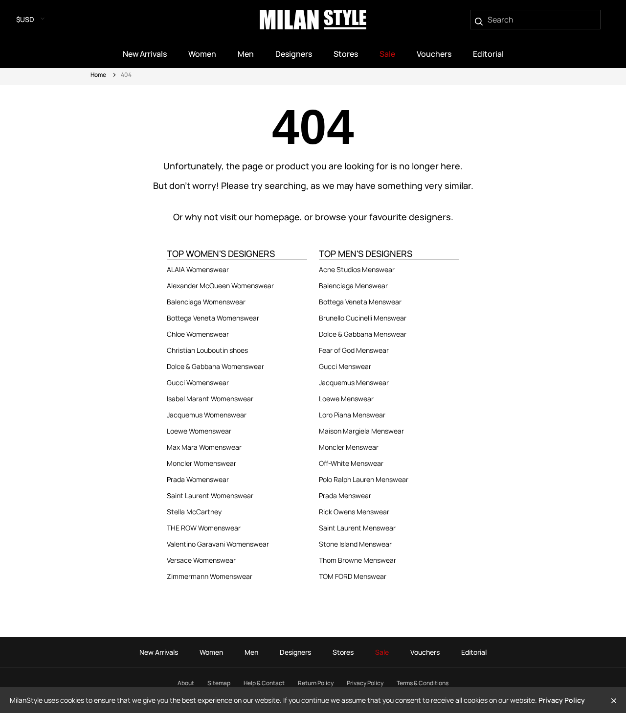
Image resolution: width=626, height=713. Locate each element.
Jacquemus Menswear (354, 382)
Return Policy (316, 683)
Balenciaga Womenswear (206, 301)
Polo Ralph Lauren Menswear (363, 479)
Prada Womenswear (198, 479)
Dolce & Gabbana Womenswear (215, 366)
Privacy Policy (365, 683)
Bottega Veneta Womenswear (213, 317)
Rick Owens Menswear (354, 511)
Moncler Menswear (349, 447)
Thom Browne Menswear (357, 560)
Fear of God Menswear (354, 350)
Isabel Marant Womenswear (210, 398)
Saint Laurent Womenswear (210, 495)
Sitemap (218, 683)
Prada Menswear (345, 495)
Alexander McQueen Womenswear (220, 285)
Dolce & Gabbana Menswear (362, 334)
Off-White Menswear (351, 463)
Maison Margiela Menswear (361, 431)
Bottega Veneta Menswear (360, 301)
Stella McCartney (194, 511)
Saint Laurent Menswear (357, 527)
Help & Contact (264, 683)
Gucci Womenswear (198, 382)
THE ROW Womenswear (204, 527)
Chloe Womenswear (198, 334)
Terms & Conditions (422, 683)
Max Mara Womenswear (204, 447)
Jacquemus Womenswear (206, 414)
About (186, 683)
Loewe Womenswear (199, 431)
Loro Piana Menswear (352, 414)
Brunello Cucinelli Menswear (362, 317)
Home (98, 74)
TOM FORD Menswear (352, 576)
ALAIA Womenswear (198, 269)
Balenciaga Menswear (353, 285)
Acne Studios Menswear (357, 269)
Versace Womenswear (201, 560)
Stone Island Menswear (355, 544)
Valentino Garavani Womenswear (218, 544)
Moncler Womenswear (201, 463)
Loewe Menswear (346, 398)
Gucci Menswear (345, 366)
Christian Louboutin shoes (207, 350)
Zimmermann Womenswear (209, 576)
